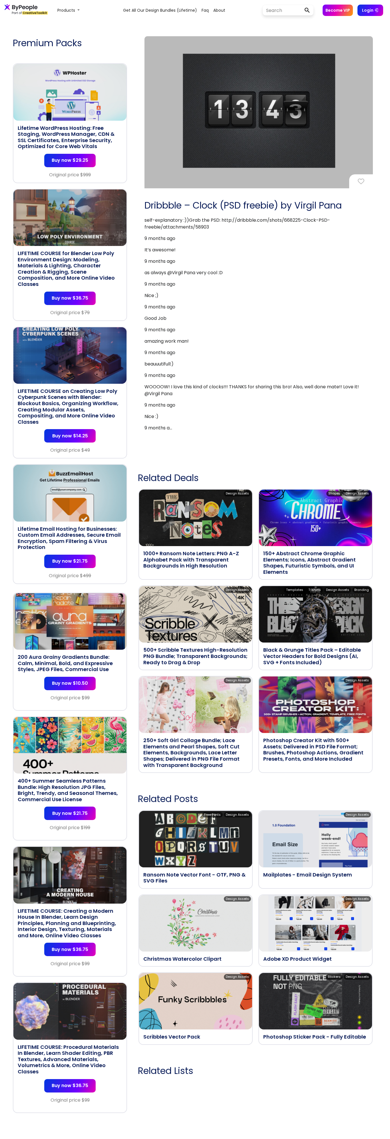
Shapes (334, 493)
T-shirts (314, 589)
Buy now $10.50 (70, 683)
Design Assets (237, 493)
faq (205, 10)
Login (368, 10)
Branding (361, 589)
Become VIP (337, 10)
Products (66, 10)
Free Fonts (212, 814)
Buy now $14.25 (70, 436)
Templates (294, 589)
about (219, 10)
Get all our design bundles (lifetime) (160, 10)
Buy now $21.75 (70, 561)
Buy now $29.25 (70, 160)
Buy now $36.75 (70, 298)
